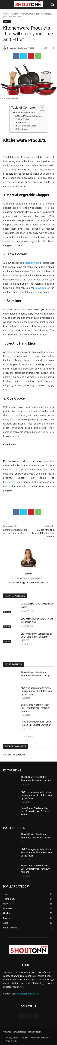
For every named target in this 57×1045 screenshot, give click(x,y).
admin (13, 48)
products (13, 481)
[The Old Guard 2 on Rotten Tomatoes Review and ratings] (10, 676)
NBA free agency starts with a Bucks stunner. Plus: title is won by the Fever (36, 691)
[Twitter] (23, 56)
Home (6, 13)
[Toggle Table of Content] (40, 108)
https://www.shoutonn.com (28, 578)
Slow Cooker (23, 119)
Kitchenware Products (24, 112)
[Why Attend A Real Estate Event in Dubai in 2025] (10, 622)
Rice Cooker (23, 129)
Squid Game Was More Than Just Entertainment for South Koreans (35, 707)
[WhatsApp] (38, 56)
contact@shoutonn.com (27, 993)
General (14, 13)
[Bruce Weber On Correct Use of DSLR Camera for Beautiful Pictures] (10, 637)
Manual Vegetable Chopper (29, 116)
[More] (45, 56)
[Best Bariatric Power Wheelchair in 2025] (10, 607)
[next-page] (10, 650)
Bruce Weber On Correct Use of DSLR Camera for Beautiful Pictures (36, 636)
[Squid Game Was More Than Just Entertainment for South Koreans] (10, 708)
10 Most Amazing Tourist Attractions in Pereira (43, 533)
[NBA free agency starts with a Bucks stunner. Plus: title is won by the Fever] (10, 692)
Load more (28, 736)
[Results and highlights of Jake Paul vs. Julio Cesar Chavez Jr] (10, 725)
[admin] (5, 48)
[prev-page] (5, 650)
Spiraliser (22, 122)
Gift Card (20, 754)
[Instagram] (28, 1016)
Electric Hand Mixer (27, 126)
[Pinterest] (31, 56)
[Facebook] (16, 56)
